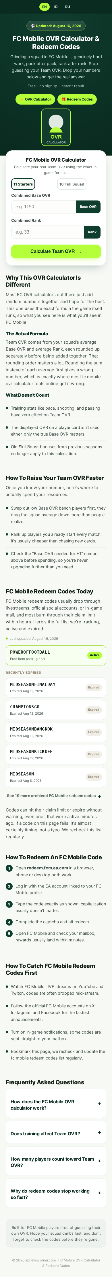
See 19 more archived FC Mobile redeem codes (51, 795)
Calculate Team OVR (56, 251)
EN (44, 7)
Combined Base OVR (30, 195)
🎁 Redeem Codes (77, 99)
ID (56, 7)
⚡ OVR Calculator (35, 99)
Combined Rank (26, 220)
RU (67, 7)
